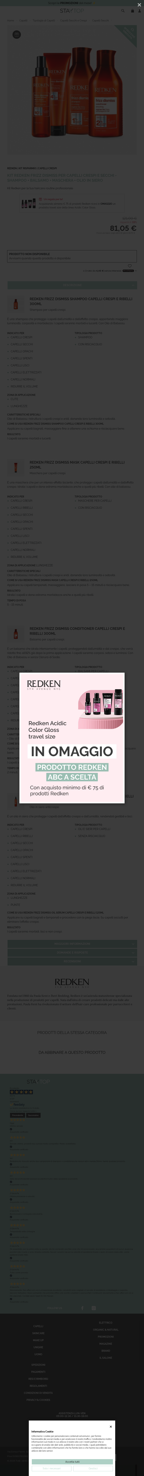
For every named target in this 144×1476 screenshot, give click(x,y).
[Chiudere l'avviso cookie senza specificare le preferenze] (110, 1426)
